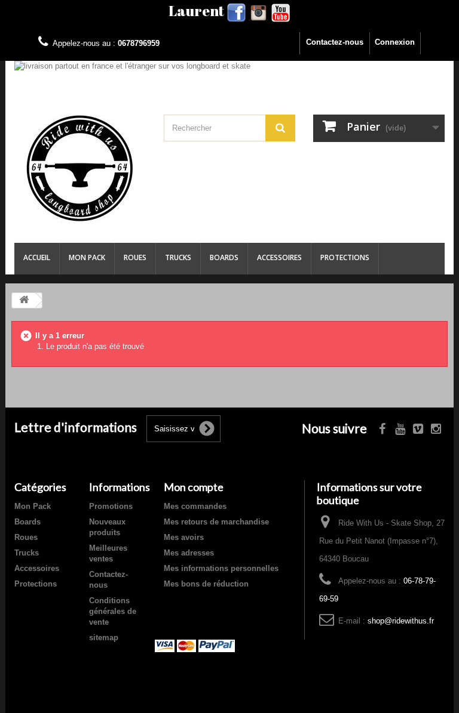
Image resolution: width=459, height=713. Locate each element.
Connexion (395, 42)
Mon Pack (87, 257)
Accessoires (279, 257)
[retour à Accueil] (24, 300)
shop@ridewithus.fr (401, 620)
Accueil (36, 257)
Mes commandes (195, 506)
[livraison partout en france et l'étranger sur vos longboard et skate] (229, 73)
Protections (344, 257)
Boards (224, 257)
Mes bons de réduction (206, 583)
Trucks (178, 257)
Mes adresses (189, 552)
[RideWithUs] (80, 168)
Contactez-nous (334, 42)
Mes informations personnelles (221, 568)
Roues (135, 257)
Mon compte (194, 486)
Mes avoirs (184, 537)
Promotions (111, 506)
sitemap (103, 637)
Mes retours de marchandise (216, 521)
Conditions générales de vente (112, 611)
